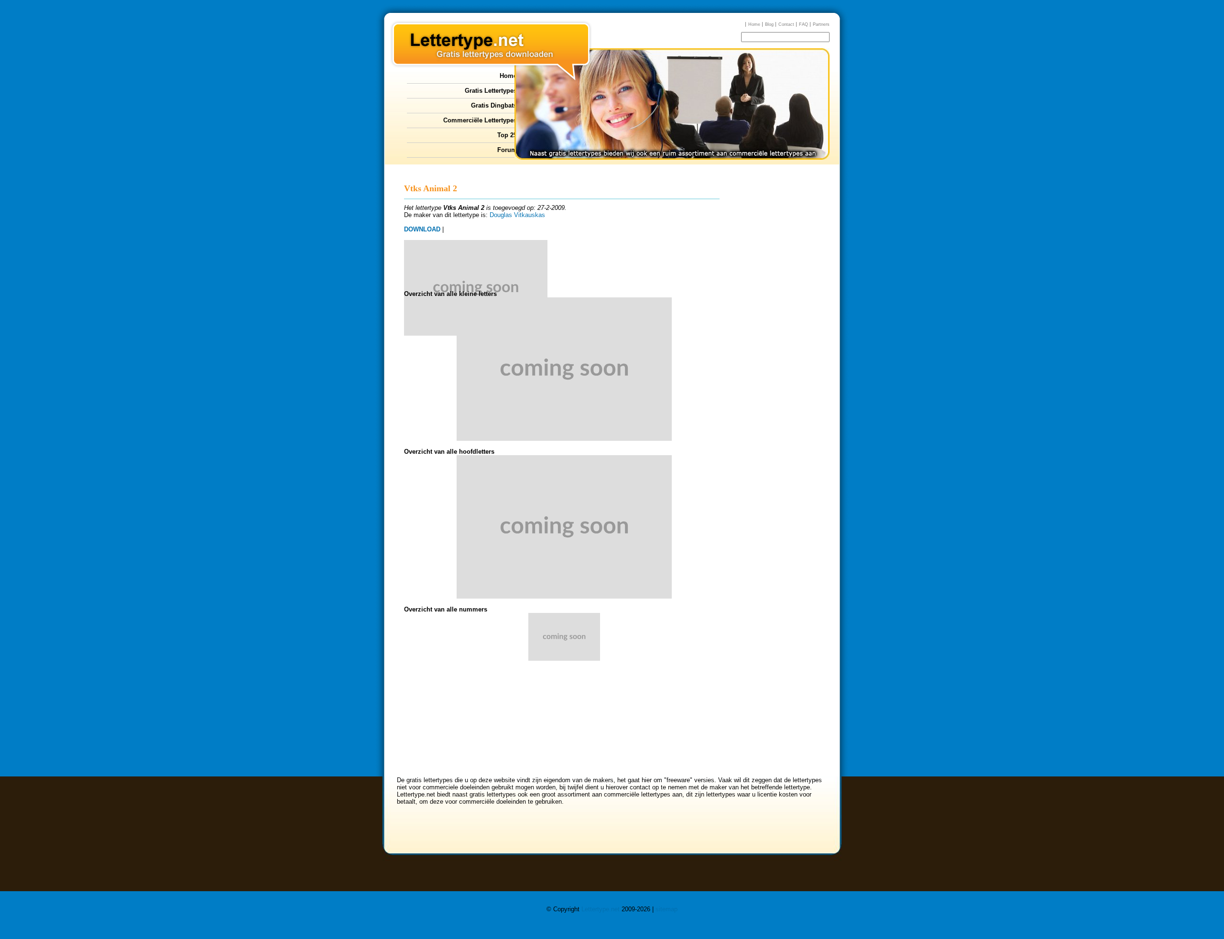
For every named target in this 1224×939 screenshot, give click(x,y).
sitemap (667, 909)
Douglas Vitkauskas (517, 214)
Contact (786, 24)
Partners (821, 24)
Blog (769, 24)
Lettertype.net (600, 909)
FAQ (803, 24)
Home (754, 24)
